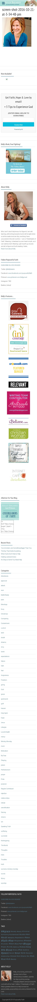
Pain (20, 950)
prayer (3, 774)
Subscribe (18, 124)
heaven (3, 708)
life (3, 950)
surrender (4, 836)
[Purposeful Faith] (18, 2)
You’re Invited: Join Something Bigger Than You (16, 548)
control (3, 628)
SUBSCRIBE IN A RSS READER (10, 265)
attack (3, 585)
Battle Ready (5, 595)
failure (3, 661)
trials (2, 855)
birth (2, 600)
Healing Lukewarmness (8, 557)
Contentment (5, 623)
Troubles (4, 859)
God (2, 689)
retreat (3, 803)
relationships (5, 798)
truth (2, 864)
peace (3, 765)
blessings (4, 604)
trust (4, 959)
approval (4, 581)
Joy (29, 947)
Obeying (3, 760)
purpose (3, 784)
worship (3, 883)
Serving (3, 812)
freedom (28, 941)
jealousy (16, 947)
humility (10, 947)
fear (2, 670)
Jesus (3, 722)
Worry (3, 878)
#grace (6, 931)
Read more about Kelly (8, 249)
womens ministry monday (9, 869)
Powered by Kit (18, 129)
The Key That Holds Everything (11, 551)
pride (23, 953)
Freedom (4, 680)
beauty (19, 931)
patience (26, 950)
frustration (5, 944)
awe (2, 590)
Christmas (4, 614)
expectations (5, 656)
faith (2, 666)
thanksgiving (5, 840)
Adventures (4, 576)
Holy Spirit (4, 713)
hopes (4, 947)
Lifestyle (3, 727)
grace (3, 694)
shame (3, 817)
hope (2, 718)
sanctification (5, 807)
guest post (4, 699)
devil (2, 633)
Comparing (4, 618)
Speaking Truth (6, 826)
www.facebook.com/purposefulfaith (20, 273)
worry (14, 959)
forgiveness (5, 675)
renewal (13, 956)
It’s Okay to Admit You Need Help (11, 560)
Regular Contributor (7, 789)
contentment (14, 934)
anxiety (14, 931)
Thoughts (4, 850)
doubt (3, 637)
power (12, 953)
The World (4, 845)
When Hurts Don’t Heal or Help (10, 554)
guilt (2, 703)
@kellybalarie (10, 269)
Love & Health (5, 732)
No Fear (3, 755)
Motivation (4, 751)
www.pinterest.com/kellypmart (17, 277)
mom (3, 746)
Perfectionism (5, 770)
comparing (5, 934)
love (9, 950)
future (12, 944)
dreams (3, 642)
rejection (4, 793)
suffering (4, 831)
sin (2, 822)
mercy (3, 737)
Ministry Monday (6, 741)
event (2, 651)
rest (19, 956)
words (3, 874)
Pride (2, 779)
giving (3, 685)
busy (2, 609)
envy (2, 647)
